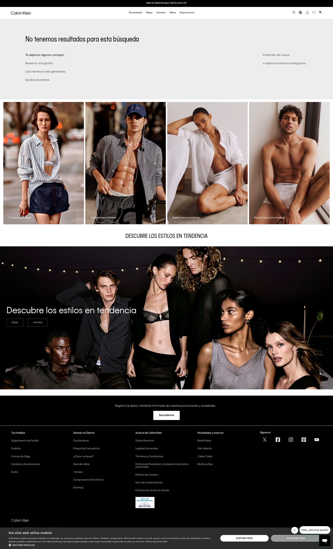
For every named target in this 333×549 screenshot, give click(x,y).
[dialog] (166, 538)
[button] (294, 13)
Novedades (135, 13)
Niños (173, 13)
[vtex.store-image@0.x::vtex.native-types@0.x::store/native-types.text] (265, 439)
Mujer (149, 13)
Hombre (161, 13)
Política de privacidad (156, 541)
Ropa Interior (187, 13)
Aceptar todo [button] (244, 538)
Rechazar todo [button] (296, 538)
